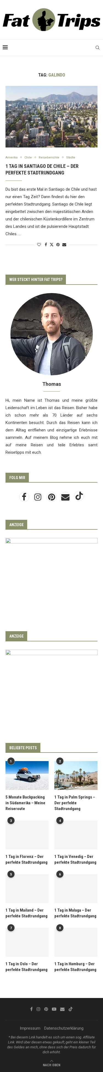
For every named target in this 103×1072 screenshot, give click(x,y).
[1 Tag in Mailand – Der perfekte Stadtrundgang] (27, 888)
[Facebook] (25, 498)
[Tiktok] (79, 498)
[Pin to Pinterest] (58, 244)
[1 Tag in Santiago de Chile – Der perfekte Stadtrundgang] (51, 116)
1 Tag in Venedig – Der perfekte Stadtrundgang (75, 859)
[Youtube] (54, 1009)
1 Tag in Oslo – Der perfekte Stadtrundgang (26, 966)
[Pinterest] (52, 498)
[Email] (66, 498)
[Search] (97, 48)
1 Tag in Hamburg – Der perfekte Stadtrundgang (75, 966)
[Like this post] (39, 244)
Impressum (30, 1028)
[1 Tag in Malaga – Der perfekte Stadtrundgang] (76, 888)
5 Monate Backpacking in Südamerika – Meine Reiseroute (25, 803)
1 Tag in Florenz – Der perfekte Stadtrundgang (26, 859)
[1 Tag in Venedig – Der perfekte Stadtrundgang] (76, 835)
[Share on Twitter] (52, 244)
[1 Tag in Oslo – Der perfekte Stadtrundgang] (27, 942)
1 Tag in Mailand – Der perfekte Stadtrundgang (26, 913)
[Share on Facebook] (46, 244)
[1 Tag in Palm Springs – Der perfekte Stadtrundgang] (76, 775)
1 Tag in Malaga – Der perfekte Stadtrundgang (75, 913)
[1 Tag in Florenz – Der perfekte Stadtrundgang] (27, 835)
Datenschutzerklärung (63, 1028)
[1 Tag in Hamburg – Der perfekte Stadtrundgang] (76, 942)
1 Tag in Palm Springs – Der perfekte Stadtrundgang (74, 803)
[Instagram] (38, 498)
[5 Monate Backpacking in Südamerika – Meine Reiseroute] (27, 775)
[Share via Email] (64, 244)
